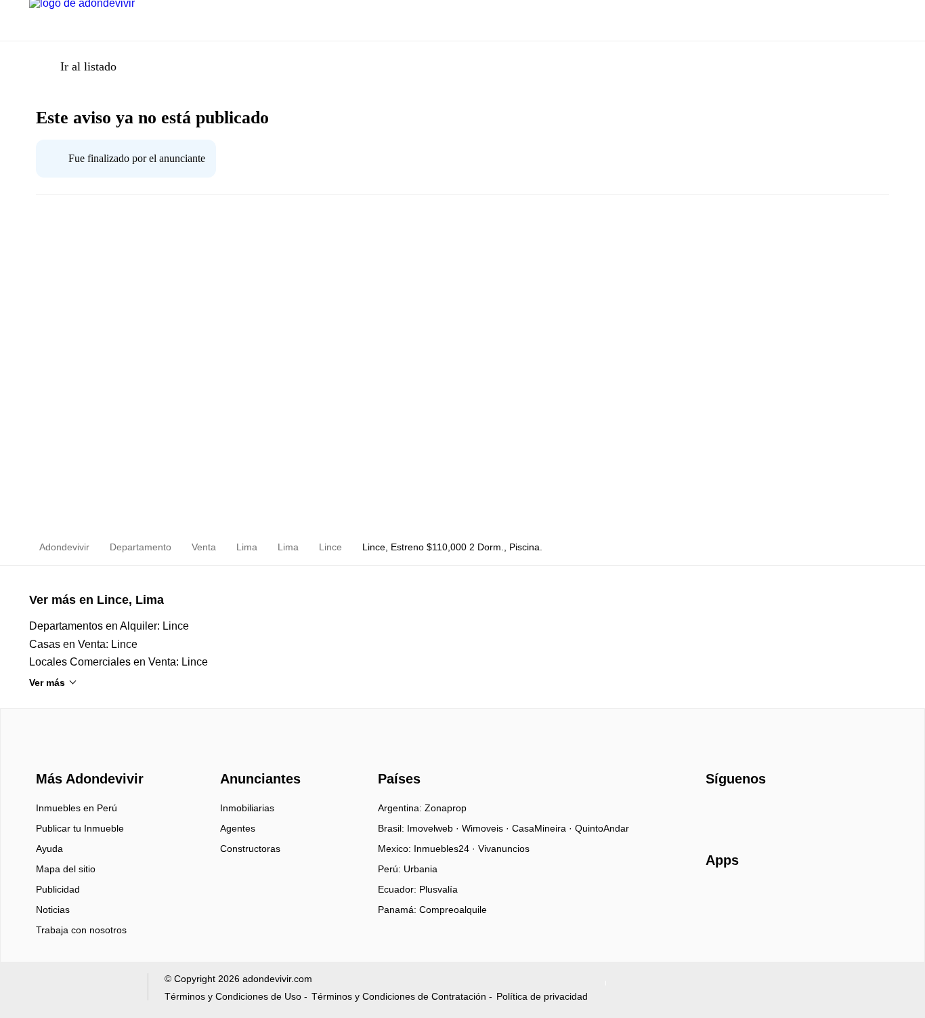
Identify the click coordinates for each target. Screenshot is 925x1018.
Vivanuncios (504, 848)
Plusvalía (438, 889)
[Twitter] (784, 812)
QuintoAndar (602, 828)
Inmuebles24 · (446, 848)
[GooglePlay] (840, 899)
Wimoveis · (487, 828)
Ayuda (49, 848)
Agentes (237, 828)
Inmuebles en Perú (76, 807)
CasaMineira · (543, 828)
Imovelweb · (434, 828)
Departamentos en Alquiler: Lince (109, 626)
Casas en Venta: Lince (83, 644)
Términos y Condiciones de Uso (233, 996)
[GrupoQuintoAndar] (80, 989)
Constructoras (250, 848)
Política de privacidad (542, 996)
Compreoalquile (453, 909)
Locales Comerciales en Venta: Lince (118, 662)
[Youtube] (761, 812)
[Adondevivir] (86, 754)
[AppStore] (749, 899)
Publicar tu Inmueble (80, 828)
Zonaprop (446, 807)
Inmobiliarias (247, 807)
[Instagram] (739, 812)
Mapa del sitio (65, 868)
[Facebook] (717, 812)
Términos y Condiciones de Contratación (398, 996)
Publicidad (58, 889)
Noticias (53, 909)
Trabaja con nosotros (81, 929)
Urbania (420, 868)
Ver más (47, 682)
